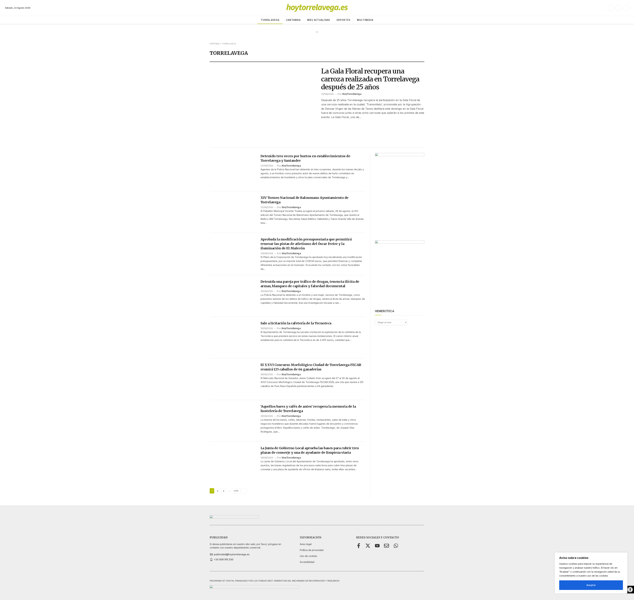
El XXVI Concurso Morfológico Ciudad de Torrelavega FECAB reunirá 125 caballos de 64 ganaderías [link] (311, 367)
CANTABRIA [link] (293, 19)
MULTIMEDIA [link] (365, 19)
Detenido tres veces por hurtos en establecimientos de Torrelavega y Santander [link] (305, 158)
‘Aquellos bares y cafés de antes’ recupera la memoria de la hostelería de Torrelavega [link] (308, 408)
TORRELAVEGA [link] (270, 19)
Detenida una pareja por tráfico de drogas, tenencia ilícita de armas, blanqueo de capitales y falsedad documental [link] (310, 283)
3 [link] (223, 491)
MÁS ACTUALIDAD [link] (318, 19)
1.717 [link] (236, 491)
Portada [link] (214, 43)
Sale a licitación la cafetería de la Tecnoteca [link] (296, 323)
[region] (591, 572)
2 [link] (217, 491)
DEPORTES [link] (343, 19)
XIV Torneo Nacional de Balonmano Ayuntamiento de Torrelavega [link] (305, 200)
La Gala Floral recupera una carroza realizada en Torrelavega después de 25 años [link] (370, 79)
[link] (630, 589)
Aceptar (591, 585)
